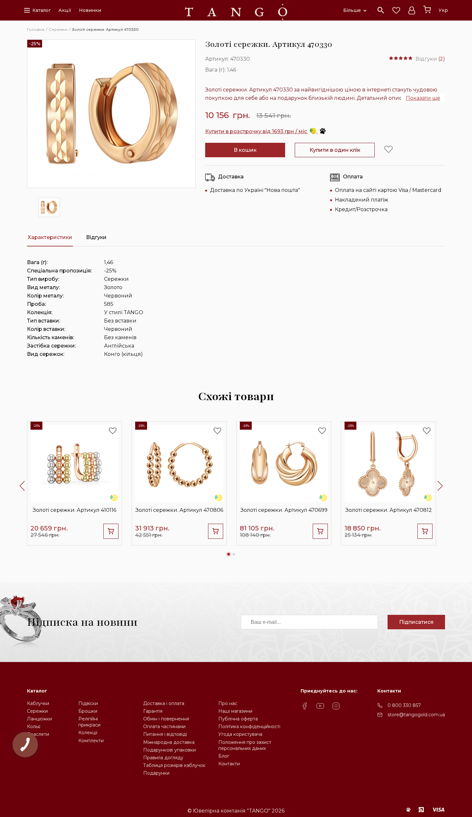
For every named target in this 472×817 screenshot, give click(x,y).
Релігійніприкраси (89, 722)
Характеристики (50, 237)
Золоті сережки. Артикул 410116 (74, 510)
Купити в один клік (335, 150)
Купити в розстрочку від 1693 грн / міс (256, 131)
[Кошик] (427, 9)
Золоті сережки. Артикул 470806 (179, 510)
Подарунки (156, 773)
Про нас (227, 703)
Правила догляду (163, 758)
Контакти (229, 764)
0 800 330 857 (404, 705)
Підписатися (416, 622)
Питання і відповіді (165, 734)
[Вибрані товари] (396, 10)
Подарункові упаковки (169, 750)
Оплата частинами (164, 726)
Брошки (87, 711)
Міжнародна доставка (169, 742)
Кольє (33, 726)
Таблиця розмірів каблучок (174, 765)
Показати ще (423, 98)
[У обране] (388, 149)
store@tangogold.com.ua (416, 715)
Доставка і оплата (163, 703)
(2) (441, 59)
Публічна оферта (238, 719)
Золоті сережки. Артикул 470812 (388, 510)
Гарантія (152, 711)
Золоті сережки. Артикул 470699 (284, 510)
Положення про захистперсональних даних (244, 745)
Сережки (37, 711)
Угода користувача (240, 734)
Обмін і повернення (166, 719)
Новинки (90, 10)
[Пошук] (380, 10)
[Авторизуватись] (411, 10)
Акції (64, 10)
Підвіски (88, 703)
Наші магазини (235, 711)
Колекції (87, 732)
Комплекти (91, 741)
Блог (223, 756)
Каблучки (38, 703)
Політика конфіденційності (249, 726)
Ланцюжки (39, 719)
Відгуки (96, 237)
